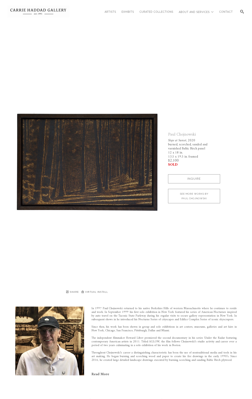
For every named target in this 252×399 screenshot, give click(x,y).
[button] (196, 12)
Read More (100, 374)
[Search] (242, 11)
